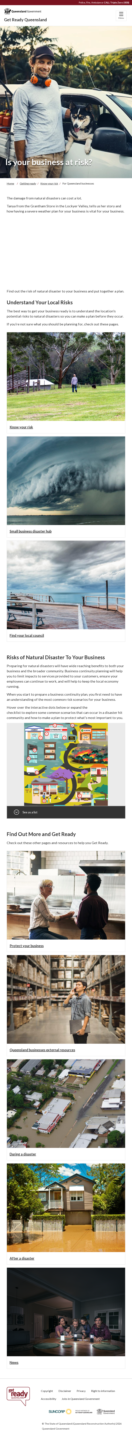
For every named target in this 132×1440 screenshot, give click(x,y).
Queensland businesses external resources (42, 1050)
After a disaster (22, 1258)
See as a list (30, 812)
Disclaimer (64, 1390)
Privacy (81, 1390)
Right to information (103, 1390)
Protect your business (27, 946)
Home (10, 183)
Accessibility (48, 1398)
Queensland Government (55, 1428)
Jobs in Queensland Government (81, 1398)
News (14, 1362)
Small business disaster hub (31, 531)
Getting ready (28, 183)
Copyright (47, 1390)
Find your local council (27, 635)
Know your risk (49, 183)
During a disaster (23, 1154)
